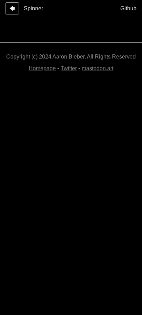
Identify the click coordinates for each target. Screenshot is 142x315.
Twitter (69, 68)
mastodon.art (97, 68)
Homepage (42, 68)
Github (128, 8)
